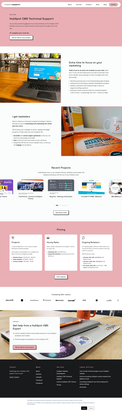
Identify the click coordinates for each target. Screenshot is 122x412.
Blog (105, 4)
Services (78, 4)
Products (89, 4)
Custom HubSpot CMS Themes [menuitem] (66, 382)
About (70, 4)
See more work (61, 213)
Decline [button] (91, 408)
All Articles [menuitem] (83, 387)
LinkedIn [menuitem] (39, 377)
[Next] (119, 190)
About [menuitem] (38, 371)
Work (97, 4)
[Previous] (3, 190)
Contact (113, 4)
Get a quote (61, 277)
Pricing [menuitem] (59, 385)
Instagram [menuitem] (39, 383)
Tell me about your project (21, 38)
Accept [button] (84, 408)
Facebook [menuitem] (39, 380)
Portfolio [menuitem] (38, 374)
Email (11, 377)
